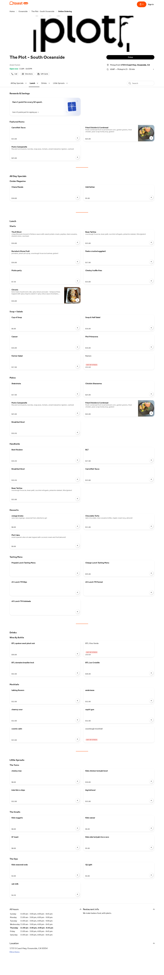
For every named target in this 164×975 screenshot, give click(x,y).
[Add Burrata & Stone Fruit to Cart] (77, 262)
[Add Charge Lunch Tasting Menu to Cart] (151, 573)
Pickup (130, 57)
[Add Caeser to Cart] (77, 347)
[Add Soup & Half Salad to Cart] (151, 328)
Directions (15, 952)
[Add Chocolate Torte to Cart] (151, 526)
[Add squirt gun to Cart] (151, 720)
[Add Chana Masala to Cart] (77, 197)
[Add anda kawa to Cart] (151, 701)
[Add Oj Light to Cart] (151, 875)
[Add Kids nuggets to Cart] (77, 828)
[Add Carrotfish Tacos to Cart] (77, 138)
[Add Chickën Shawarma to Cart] (151, 394)
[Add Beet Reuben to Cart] (77, 460)
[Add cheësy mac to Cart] (77, 781)
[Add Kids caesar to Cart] (151, 828)
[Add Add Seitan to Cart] (151, 197)
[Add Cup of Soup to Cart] (77, 328)
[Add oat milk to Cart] (77, 894)
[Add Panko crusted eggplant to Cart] (151, 262)
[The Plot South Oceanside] (19, 3)
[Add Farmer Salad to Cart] (77, 366)
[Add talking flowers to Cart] (77, 701)
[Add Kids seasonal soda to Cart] (77, 875)
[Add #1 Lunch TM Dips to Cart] (77, 592)
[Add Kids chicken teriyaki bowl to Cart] (151, 781)
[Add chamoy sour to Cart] (77, 720)
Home (12, 11)
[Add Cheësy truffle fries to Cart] (151, 281)
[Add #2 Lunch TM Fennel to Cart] (151, 592)
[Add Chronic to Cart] (77, 300)
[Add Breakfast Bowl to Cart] (77, 432)
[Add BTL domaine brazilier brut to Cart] (77, 673)
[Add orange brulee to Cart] (77, 526)
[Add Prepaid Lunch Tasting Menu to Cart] (77, 573)
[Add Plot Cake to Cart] (77, 545)
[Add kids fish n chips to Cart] (77, 800)
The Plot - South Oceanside (42, 11)
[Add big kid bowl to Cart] (151, 800)
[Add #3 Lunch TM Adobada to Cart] (77, 612)
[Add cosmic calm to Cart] (77, 739)
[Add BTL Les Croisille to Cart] (151, 673)
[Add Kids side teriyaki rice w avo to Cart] (151, 847)
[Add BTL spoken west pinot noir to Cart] (77, 654)
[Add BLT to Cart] (151, 460)
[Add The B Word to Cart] (77, 242)
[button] (19, 83)
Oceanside (23, 11)
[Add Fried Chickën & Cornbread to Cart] (151, 138)
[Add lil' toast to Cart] (77, 847)
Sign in (151, 4)
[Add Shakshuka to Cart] (77, 394)
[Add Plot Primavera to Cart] (151, 347)
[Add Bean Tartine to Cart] (151, 242)
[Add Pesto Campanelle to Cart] (77, 157)
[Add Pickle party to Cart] (77, 281)
